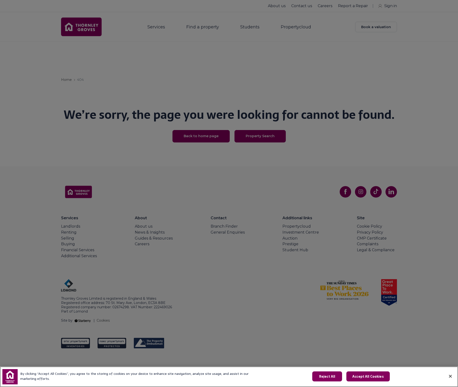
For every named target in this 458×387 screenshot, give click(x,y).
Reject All (327, 376)
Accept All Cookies (368, 376)
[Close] (450, 376)
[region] (229, 376)
